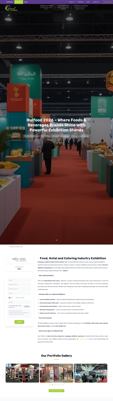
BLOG (88, 2)
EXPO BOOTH (18, 2)
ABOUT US (71, 2)
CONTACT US (96, 2)
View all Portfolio (56, 390)
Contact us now (83, 339)
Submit (19, 322)
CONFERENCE (9, 2)
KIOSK (25, 2)
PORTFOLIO (80, 2)
